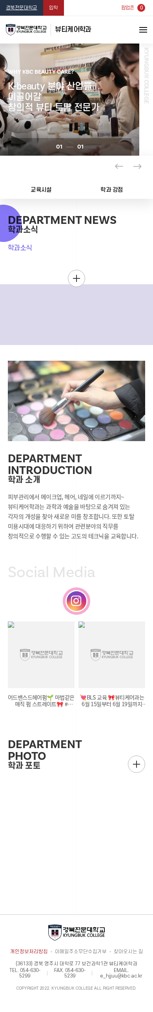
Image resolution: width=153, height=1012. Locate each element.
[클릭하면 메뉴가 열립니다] (133, 30)
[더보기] (76, 278)
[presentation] (119, 166)
